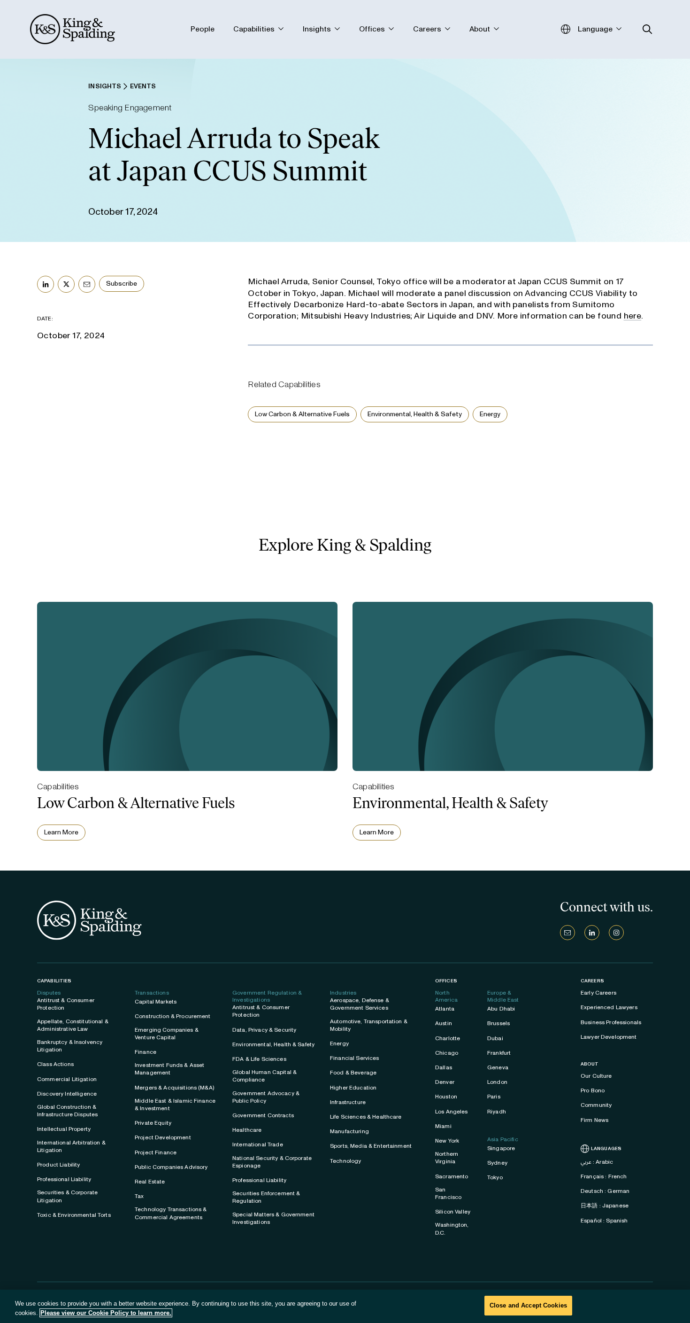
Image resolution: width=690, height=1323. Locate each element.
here (633, 316)
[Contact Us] (567, 932)
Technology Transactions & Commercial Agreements (171, 1213)
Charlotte (447, 1038)
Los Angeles (451, 1111)
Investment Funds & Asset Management (169, 1069)
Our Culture (596, 1076)
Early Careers (598, 992)
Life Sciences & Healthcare (366, 1116)
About (590, 1064)
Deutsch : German (605, 1191)
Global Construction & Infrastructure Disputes (67, 1111)
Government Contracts (263, 1115)
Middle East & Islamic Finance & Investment (175, 1104)
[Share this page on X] (66, 284)
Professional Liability (64, 1179)
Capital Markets (155, 1001)
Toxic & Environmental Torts (74, 1215)
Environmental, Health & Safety (415, 414)
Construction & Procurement (173, 1016)
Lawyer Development (609, 1037)
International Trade (257, 1144)
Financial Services (354, 1058)
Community (596, 1105)
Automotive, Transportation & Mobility (368, 1025)
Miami (443, 1126)
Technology (345, 1161)
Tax (139, 1196)
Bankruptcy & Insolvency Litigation (69, 1046)
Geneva (497, 1067)
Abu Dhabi (501, 1008)
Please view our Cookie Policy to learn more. (105, 1312)
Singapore (501, 1148)
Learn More (61, 832)
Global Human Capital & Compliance (264, 1076)
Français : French (604, 1176)
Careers (592, 981)
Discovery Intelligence (67, 1093)
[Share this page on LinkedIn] (45, 284)
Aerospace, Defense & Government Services (359, 1004)
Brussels (498, 1023)
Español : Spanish (604, 1220)
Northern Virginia (446, 1158)
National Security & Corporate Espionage (272, 1162)
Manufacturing (349, 1131)
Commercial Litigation (67, 1079)
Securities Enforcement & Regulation (266, 1197)
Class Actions (55, 1064)
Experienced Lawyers (609, 1007)
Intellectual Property (64, 1129)
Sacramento (451, 1176)
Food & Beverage (353, 1072)
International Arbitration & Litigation (71, 1146)
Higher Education (353, 1087)
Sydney (497, 1163)
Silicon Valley (452, 1211)
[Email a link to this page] (86, 284)
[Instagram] (616, 932)
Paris (493, 1096)
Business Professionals (611, 1022)
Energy (490, 414)
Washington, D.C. (452, 1229)
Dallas (443, 1067)
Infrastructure (348, 1102)
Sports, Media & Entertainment (371, 1146)
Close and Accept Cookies (528, 1305)
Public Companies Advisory (171, 1167)
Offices (446, 981)
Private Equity (153, 1123)
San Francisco (448, 1193)
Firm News (594, 1120)
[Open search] (647, 29)
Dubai (495, 1038)
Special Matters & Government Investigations (273, 1218)
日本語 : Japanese (605, 1205)
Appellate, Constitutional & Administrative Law (72, 1025)
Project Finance (155, 1152)
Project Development (163, 1137)
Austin (443, 1023)
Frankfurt (499, 1053)
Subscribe (121, 284)
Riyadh (496, 1111)
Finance (145, 1052)
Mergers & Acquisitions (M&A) (174, 1087)
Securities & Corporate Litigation (67, 1196)
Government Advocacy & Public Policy (265, 1097)
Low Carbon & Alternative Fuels (302, 414)
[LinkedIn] (591, 932)
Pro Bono (593, 1090)
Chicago (446, 1053)
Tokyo (495, 1177)
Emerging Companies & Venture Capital (167, 1034)
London (497, 1082)
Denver (444, 1082)
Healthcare (246, 1130)
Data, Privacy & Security (264, 1030)
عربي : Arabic (597, 1162)
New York (447, 1140)
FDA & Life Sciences (259, 1059)
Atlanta (444, 1008)
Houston (446, 1096)
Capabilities (54, 981)
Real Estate (150, 1181)
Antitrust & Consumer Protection (65, 1004)
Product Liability (58, 1164)
